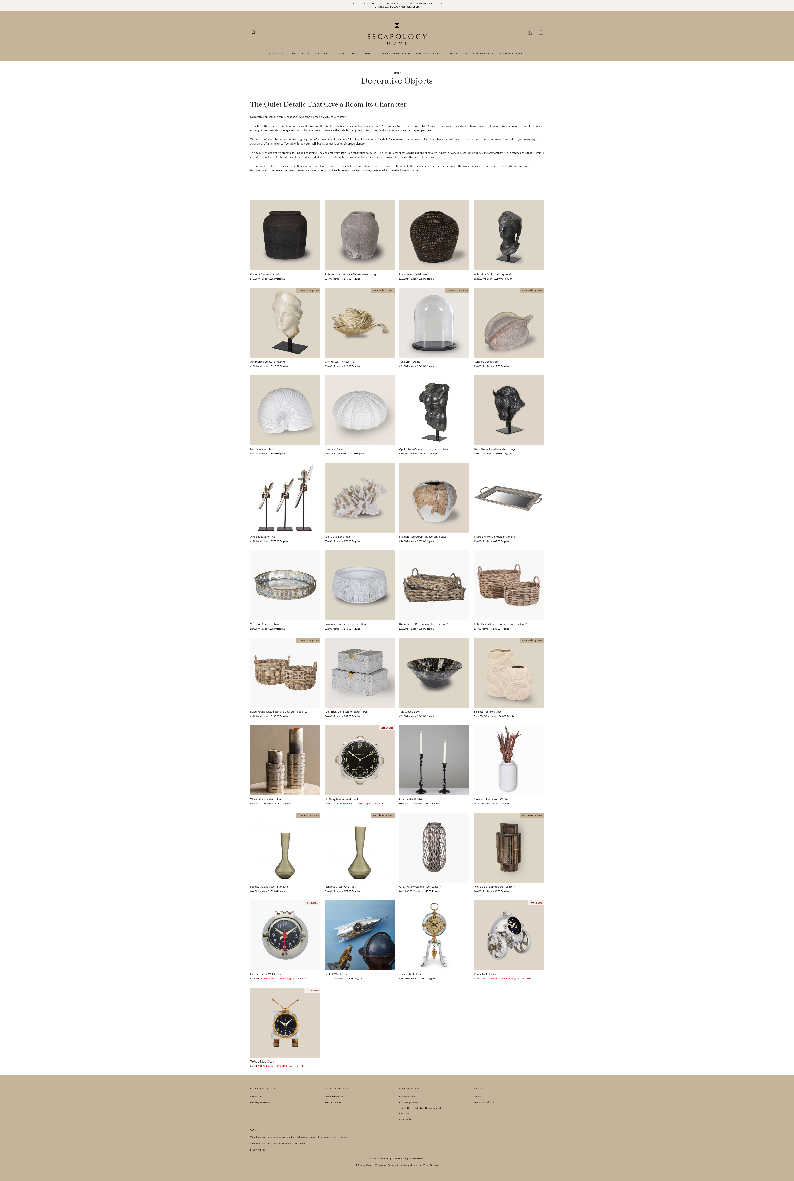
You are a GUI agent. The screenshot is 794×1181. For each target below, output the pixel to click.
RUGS (368, 53)
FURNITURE (298, 53)
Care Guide (405, 1119)
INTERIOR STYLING (511, 53)
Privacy (478, 1096)
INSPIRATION (481, 53)
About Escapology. (334, 1096)
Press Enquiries (333, 1102)
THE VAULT (457, 53)
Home (396, 72)
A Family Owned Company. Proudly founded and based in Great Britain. (397, 1165)
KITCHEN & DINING (428, 53)
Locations (404, 1113)
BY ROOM (274, 53)
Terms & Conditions (484, 1102)
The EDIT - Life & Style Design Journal (420, 1108)
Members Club (407, 1096)
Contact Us (256, 1096)
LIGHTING (321, 53)
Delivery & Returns (260, 1102)
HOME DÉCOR (346, 53)
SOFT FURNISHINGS (394, 53)
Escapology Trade (408, 1102)
